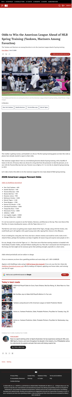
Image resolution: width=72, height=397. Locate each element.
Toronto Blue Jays (33, 107)
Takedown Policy (42, 376)
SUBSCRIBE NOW (53, 1)
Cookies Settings (15, 381)
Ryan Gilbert (5, 50)
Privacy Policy (14, 376)
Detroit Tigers (44, 107)
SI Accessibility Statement (17, 378)
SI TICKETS (29, 1)
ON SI (2, 1)
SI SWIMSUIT (9, 1)
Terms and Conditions (56, 376)
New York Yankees (8, 107)
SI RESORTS (36, 1)
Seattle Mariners (20, 107)
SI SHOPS (44, 1)
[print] (12, 353)
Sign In (68, 5)
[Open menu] (2, 6)
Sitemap (30, 378)
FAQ (51, 378)
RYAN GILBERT (14, 336)
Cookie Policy (31, 376)
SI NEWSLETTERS (19, 1)
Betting (9, 362)
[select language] (63, 6)
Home (3, 362)
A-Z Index (40, 378)
